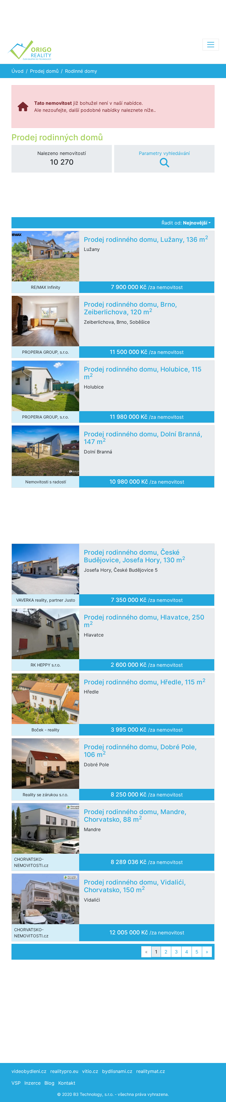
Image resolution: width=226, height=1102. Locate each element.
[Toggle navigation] (210, 44)
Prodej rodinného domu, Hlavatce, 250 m (144, 621)
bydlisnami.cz (117, 1071)
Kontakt (66, 1083)
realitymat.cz (150, 1071)
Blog (49, 1083)
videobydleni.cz (28, 1071)
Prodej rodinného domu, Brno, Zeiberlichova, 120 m (130, 308)
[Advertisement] (113, 17)
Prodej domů (44, 71)
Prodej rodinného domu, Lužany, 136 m (146, 239)
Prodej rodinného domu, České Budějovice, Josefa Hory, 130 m (134, 556)
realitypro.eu (64, 1071)
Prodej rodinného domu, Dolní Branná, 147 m (143, 438)
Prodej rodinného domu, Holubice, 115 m (143, 373)
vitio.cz (90, 1071)
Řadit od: (184, 223)
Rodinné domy (81, 71)
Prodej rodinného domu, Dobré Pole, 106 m (140, 751)
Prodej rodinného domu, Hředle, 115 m (144, 682)
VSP (16, 1083)
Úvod (17, 71)
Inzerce (32, 1083)
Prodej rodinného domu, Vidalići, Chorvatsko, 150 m (135, 886)
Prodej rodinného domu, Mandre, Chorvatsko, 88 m (135, 815)
